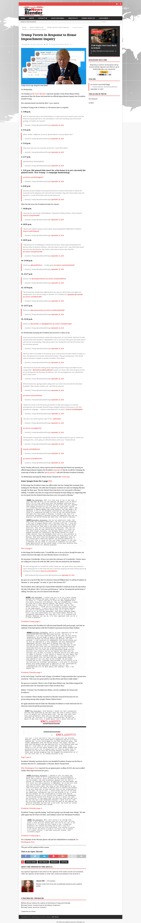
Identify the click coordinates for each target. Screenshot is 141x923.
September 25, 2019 (57, 220)
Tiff (47, 44)
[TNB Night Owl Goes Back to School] (104, 35)
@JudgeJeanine (47, 324)
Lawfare (91, 103)
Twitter (64, 862)
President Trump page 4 (30, 836)
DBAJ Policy (73, 18)
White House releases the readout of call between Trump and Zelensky (46, 903)
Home (23, 18)
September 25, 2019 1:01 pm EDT (33, 44)
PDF (50, 481)
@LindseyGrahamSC (38, 279)
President (54, 862)
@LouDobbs (79, 294)
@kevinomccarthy (37, 310)
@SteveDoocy (37, 370)
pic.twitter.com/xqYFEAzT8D (32, 252)
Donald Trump (31, 862)
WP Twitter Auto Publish (62, 922)
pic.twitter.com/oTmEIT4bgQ (100, 84)
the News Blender (39, 94)
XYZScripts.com (80, 922)
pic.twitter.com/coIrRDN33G (32, 395)
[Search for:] (110, 22)
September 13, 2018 (97, 89)
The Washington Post (30, 768)
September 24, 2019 (57, 125)
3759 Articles (51, 881)
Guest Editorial (57, 18)
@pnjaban (71, 294)
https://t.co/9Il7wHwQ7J (31, 231)
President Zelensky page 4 (31, 808)
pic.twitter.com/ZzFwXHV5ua (56, 279)
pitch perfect (50, 472)
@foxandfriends (47, 370)
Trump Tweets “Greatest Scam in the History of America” (41, 905)
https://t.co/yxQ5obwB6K (31, 215)
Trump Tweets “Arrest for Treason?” (34, 907)
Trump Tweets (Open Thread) (60, 44)
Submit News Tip (88, 18)
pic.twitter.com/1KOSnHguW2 (33, 177)
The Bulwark (93, 99)
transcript (65, 477)
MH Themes (55, 917)
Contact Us (42, 18)
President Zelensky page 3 (31, 672)
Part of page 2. (27, 548)
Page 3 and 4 (26, 757)
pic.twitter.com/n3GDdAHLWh (64, 265)
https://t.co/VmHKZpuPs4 (31, 449)
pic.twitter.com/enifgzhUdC (32, 428)
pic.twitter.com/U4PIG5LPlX (32, 458)
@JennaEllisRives (36, 265)
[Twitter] (117, 4)
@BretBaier (57, 419)
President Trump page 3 (30, 621)
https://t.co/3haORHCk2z (49, 571)
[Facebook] (120, 4)
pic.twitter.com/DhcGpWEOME (54, 310)
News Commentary (37, 27)
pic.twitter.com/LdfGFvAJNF (62, 324)
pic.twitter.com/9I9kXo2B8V (32, 297)
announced (58, 470)
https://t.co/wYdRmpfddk (74, 409)
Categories (103, 18)
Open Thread (43, 862)
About (31, 18)
